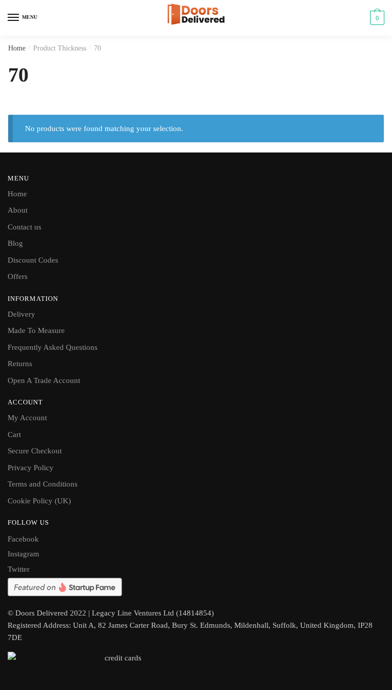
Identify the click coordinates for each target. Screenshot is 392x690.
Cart (14, 434)
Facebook (23, 539)
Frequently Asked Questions (52, 347)
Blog (15, 243)
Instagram (23, 554)
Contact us (24, 227)
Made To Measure (36, 330)
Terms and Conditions (43, 484)
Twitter (19, 569)
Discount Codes (33, 260)
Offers (18, 276)
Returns (20, 364)
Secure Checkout (35, 451)
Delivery (21, 314)
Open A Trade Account (44, 380)
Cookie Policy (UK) (39, 501)
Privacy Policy (31, 468)
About (18, 210)
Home (17, 48)
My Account (27, 418)
